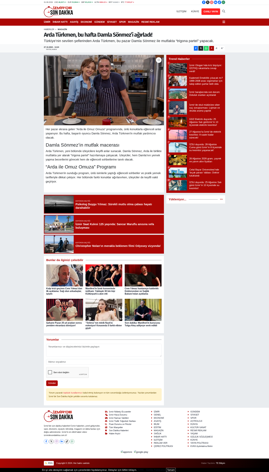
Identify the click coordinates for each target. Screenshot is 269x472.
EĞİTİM (157, 427)
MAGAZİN (133, 22)
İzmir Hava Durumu (118, 415)
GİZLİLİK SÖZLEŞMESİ (201, 437)
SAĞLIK (157, 433)
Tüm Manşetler (116, 427)
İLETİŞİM (181, 11)
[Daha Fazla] (211, 48)
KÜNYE (195, 11)
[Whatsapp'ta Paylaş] (206, 48)
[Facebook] (46, 441)
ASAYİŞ (74, 22)
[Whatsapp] (72, 441)
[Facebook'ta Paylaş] (196, 48)
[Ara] (223, 11)
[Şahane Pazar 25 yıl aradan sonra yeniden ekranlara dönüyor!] (64, 309)
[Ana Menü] (223, 22)
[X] (51, 441)
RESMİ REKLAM (150, 22)
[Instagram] (56, 441)
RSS (50, 463)
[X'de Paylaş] (200, 48)
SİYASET (112, 22)
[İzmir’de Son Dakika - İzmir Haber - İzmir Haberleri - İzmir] (58, 11)
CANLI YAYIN (211, 11)
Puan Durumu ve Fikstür (120, 424)
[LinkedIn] (61, 441)
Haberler (49, 29)
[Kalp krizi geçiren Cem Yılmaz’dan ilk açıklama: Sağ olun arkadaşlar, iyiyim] (64, 275)
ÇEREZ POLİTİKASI (163, 446)
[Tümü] (221, 199)
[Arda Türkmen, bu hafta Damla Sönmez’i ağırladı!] (104, 90)
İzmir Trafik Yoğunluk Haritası (122, 421)
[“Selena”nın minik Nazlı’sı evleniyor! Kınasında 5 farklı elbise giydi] (103, 309)
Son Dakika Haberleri (118, 430)
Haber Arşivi (114, 433)
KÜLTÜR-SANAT (198, 427)
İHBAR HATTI (60, 22)
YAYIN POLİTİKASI (199, 443)
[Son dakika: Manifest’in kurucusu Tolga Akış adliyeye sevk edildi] (143, 309)
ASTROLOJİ (196, 421)
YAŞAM (194, 433)
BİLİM (156, 424)
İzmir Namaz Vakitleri (119, 418)
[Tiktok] (67, 441)
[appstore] (127, 452)
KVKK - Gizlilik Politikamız (151, 470)
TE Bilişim (220, 463)
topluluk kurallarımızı (73, 393)
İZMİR (47, 22)
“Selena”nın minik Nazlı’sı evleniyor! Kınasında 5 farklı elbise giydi (103, 325)
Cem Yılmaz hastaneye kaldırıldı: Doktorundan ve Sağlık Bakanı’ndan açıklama (142, 291)
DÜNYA (194, 424)
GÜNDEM (99, 22)
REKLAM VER (160, 443)
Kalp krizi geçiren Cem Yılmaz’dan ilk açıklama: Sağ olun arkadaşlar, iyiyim (64, 291)
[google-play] (141, 452)
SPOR (122, 22)
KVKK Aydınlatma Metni (201, 446)
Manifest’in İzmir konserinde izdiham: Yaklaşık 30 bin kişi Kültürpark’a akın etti (100, 291)
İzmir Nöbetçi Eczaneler (120, 412)
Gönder (52, 383)
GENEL (157, 415)
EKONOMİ (86, 22)
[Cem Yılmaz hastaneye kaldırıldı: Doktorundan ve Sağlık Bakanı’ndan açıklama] (143, 275)
